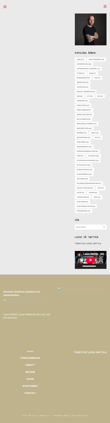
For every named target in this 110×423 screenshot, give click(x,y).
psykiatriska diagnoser (88, 160)
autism (81, 73)
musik (94, 133)
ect (90, 96)
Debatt (30, 365)
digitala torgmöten (86, 91)
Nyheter (26, 39)
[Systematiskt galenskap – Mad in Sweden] (19, 25)
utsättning (82, 201)
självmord (82, 179)
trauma (93, 192)
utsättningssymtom (86, 206)
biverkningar (83, 78)
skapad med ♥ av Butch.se (70, 416)
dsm (79, 96)
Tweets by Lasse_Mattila (88, 243)
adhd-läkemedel (96, 59)
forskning (82, 100)
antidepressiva (84, 64)
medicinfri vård (84, 128)
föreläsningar (84, 110)
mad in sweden (84, 119)
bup (97, 78)
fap (100, 96)
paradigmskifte (84, 146)
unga (97, 197)
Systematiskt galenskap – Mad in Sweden (19, 49)
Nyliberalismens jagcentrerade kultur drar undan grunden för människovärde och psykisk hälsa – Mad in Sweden (53, 43)
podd (80, 156)
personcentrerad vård (87, 151)
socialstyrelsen (85, 188)
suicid (80, 192)
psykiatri (93, 156)
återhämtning (83, 211)
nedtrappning (83, 137)
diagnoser (82, 87)
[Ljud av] (103, 266)
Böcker (30, 372)
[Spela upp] (77, 266)
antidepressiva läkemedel (88, 68)
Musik (30, 379)
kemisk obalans (84, 114)
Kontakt (30, 393)
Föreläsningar (30, 358)
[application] (91, 260)
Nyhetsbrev (30, 386)
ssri (101, 188)
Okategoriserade (46, 23)
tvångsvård (83, 197)
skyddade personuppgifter (89, 183)
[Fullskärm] (106, 266)
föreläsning (83, 105)
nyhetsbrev (83, 142)
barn (92, 73)
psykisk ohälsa (84, 169)
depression (83, 82)
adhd (80, 59)
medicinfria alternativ (87, 123)
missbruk (82, 133)
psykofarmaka (84, 174)
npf (97, 137)
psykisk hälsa (83, 165)
